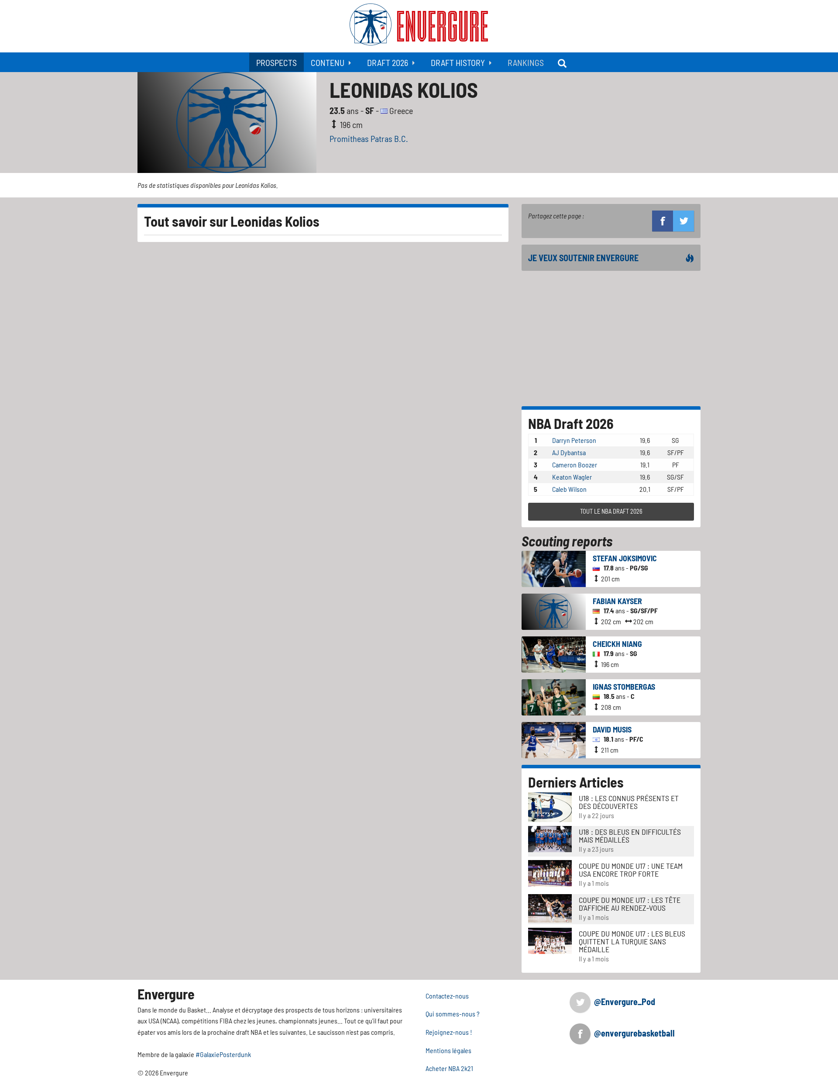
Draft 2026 (387, 62)
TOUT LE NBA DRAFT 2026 (611, 511)
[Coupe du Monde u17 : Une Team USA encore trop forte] (550, 872)
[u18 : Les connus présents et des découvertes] (550, 806)
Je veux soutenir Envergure (583, 257)
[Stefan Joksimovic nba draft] (554, 567)
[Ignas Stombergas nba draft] (554, 696)
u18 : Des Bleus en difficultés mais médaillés (630, 835)
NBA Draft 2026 (571, 423)
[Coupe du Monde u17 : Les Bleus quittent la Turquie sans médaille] (550, 940)
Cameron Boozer (574, 464)
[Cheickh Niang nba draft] (554, 653)
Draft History (458, 62)
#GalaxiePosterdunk (223, 1054)
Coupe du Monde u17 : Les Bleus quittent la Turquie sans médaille (632, 941)
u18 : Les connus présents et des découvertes (629, 802)
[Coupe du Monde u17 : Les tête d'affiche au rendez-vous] (550, 907)
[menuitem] (276, 62)
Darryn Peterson (574, 440)
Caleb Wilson (569, 489)
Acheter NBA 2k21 (449, 1068)
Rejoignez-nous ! (449, 1032)
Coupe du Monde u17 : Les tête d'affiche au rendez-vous (629, 903)
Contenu (327, 62)
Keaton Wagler (572, 477)
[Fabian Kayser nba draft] (554, 610)
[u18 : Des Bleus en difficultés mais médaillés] (550, 838)
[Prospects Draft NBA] (563, 62)
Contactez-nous (447, 996)
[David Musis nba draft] (554, 739)
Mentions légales (448, 1050)
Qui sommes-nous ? (453, 1013)
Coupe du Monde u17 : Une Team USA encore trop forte (631, 869)
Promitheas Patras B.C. (369, 138)
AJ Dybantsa (569, 452)
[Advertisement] (611, 338)
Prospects (276, 62)
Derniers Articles (576, 782)
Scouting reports (567, 540)
